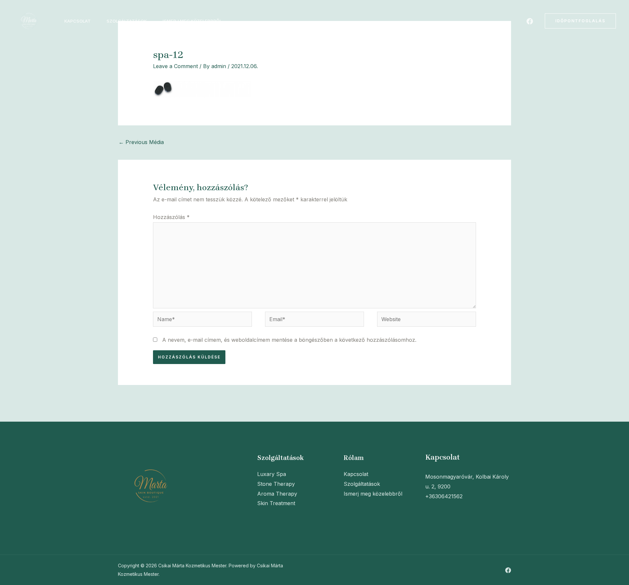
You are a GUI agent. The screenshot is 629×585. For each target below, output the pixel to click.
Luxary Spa (271, 474)
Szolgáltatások (126, 21)
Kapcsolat (77, 21)
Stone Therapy (276, 484)
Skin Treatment (276, 503)
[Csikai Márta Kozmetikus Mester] (29, 20)
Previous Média (141, 142)
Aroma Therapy (277, 493)
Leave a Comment (175, 66)
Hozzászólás (171, 217)
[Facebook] (529, 21)
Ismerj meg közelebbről (192, 21)
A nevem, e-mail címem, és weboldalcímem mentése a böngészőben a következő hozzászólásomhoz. (289, 340)
